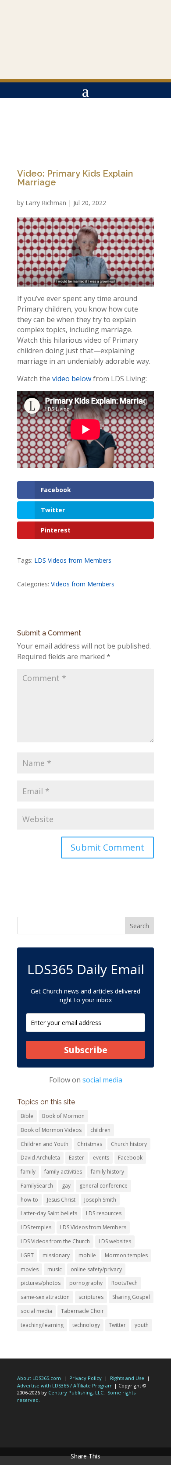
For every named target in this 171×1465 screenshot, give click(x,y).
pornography (86, 1283)
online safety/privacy (96, 1269)
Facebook (130, 1157)
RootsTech (124, 1283)
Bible (27, 1116)
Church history (129, 1144)
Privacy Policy (85, 1378)
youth (142, 1325)
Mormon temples (126, 1255)
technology (86, 1325)
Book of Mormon (63, 1116)
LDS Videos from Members (72, 560)
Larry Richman (45, 203)
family (28, 1171)
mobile (87, 1255)
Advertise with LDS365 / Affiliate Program (65, 1385)
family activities (63, 1171)
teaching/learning (42, 1325)
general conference (103, 1185)
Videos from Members (82, 584)
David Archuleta (40, 1157)
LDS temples (36, 1227)
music (54, 1269)
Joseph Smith (100, 1199)
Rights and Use (127, 1378)
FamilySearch (37, 1185)
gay (66, 1185)
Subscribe (85, 1050)
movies (30, 1269)
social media (102, 1080)
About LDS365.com (39, 1378)
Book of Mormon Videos (51, 1130)
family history (107, 1171)
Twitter (117, 1325)
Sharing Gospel (131, 1297)
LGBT (27, 1255)
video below (71, 378)
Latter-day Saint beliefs (49, 1213)
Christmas (89, 1144)
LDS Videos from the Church (55, 1241)
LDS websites (115, 1241)
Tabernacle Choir (82, 1311)
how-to (29, 1199)
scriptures (90, 1297)
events (101, 1157)
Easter (76, 1157)
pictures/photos (41, 1283)
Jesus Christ (61, 1199)
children (100, 1130)
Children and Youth (44, 1144)
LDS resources (103, 1213)
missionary (56, 1255)
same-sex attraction (45, 1297)
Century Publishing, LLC (75, 1392)
